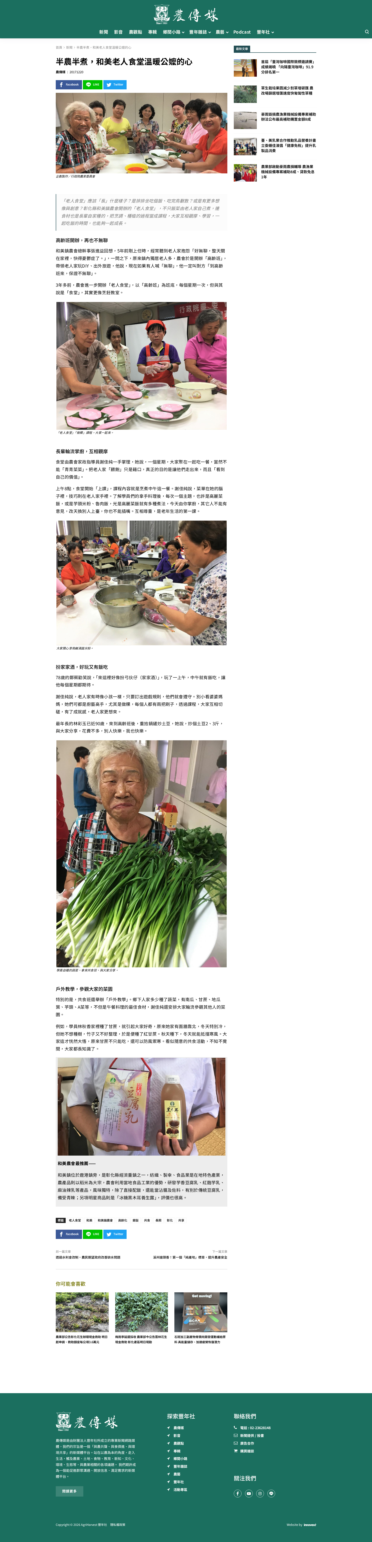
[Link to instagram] (260, 1493)
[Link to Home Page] (186, 13)
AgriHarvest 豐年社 (94, 1524)
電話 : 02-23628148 (255, 1428)
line (96, 85)
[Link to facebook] (238, 1493)
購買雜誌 (247, 1451)
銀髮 (136, 1220)
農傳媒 (60, 72)
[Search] (367, 32)
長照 (158, 1220)
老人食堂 (75, 1220)
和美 (89, 1220)
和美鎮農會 (105, 1220)
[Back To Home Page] (97, 1421)
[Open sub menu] (183, 32)
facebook (72, 85)
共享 (181, 1220)
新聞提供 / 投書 (252, 1436)
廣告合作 (247, 1444)
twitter (118, 85)
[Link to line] (271, 1493)
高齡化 (122, 1220)
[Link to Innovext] (310, 1525)
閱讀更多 (69, 1491)
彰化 (170, 1220)
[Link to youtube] (249, 1493)
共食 (147, 1220)
